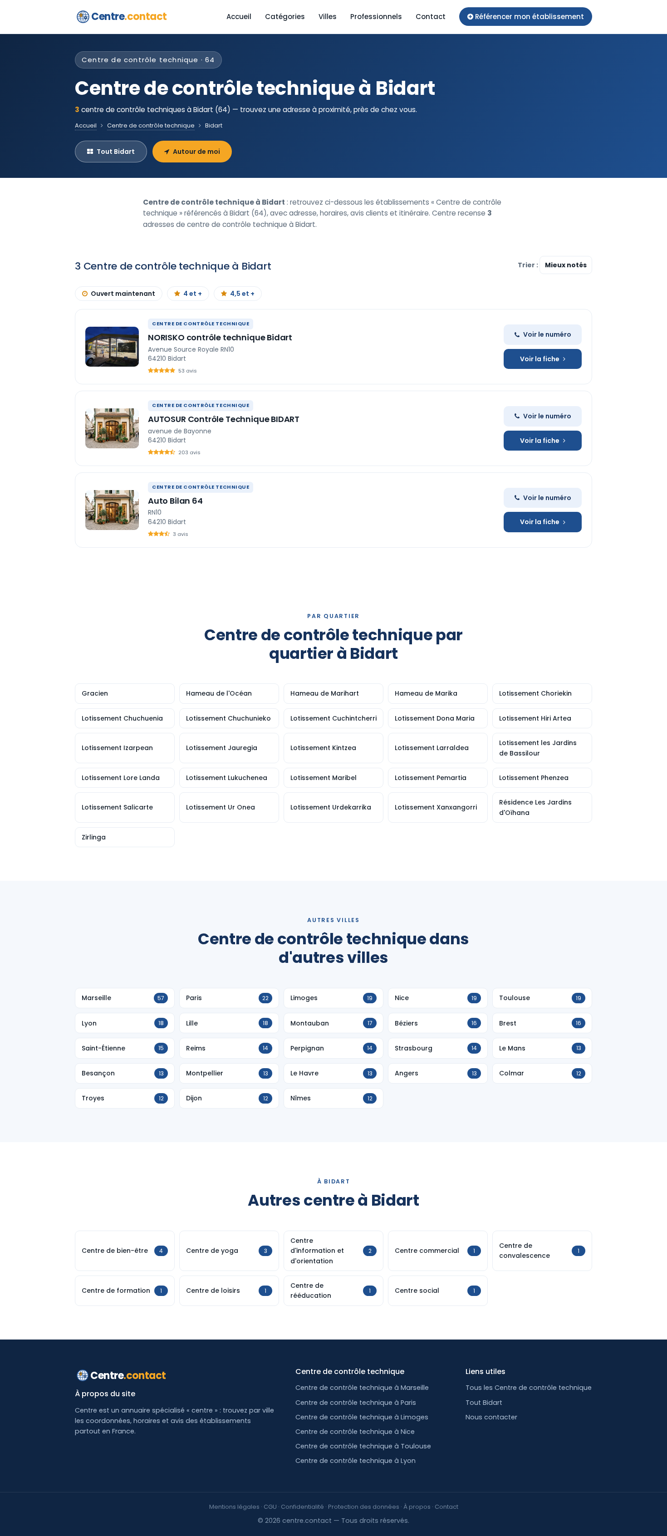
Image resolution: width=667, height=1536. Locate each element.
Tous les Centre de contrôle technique (529, 1387)
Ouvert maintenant (123, 293)
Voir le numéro (547, 334)
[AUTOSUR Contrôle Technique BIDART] (112, 428)
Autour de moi (196, 151)
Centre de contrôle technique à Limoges (361, 1417)
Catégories (285, 16)
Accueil (238, 16)
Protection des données (363, 1506)
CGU (270, 1506)
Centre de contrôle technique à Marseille (362, 1387)
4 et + (192, 293)
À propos (417, 1506)
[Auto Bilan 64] (112, 510)
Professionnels (376, 16)
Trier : (528, 265)
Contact (431, 16)
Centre (129, 17)
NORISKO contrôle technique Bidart (220, 337)
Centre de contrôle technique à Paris (355, 1402)
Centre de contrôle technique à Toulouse (363, 1446)
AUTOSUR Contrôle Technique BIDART (223, 419)
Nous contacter (491, 1417)
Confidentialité (302, 1506)
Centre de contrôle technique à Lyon (355, 1460)
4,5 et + (242, 293)
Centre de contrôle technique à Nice (355, 1431)
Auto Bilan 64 (175, 500)
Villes (328, 16)
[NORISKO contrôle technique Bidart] (112, 347)
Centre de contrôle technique (151, 125)
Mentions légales (234, 1506)
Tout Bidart (116, 151)
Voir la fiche (539, 358)
